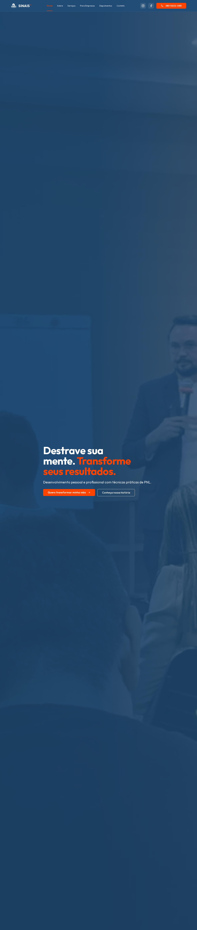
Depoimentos (105, 5)
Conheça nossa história (116, 492)
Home (49, 5)
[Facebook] (151, 6)
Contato (121, 5)
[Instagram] (143, 6)
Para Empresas (87, 5)
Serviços (71, 5)
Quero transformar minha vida (67, 492)
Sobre (60, 5)
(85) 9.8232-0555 (174, 5)
